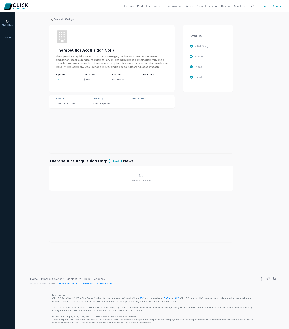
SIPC (177, 298)
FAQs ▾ (189, 6)
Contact (226, 6)
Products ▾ (143, 6)
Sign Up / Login (272, 6)
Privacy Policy (90, 283)
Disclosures (106, 283)
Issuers (158, 6)
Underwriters (173, 6)
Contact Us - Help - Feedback (86, 279)
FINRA (167, 298)
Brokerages (127, 6)
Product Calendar (52, 279)
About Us (239, 6)
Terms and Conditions (69, 283)
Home (34, 279)
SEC (142, 298)
